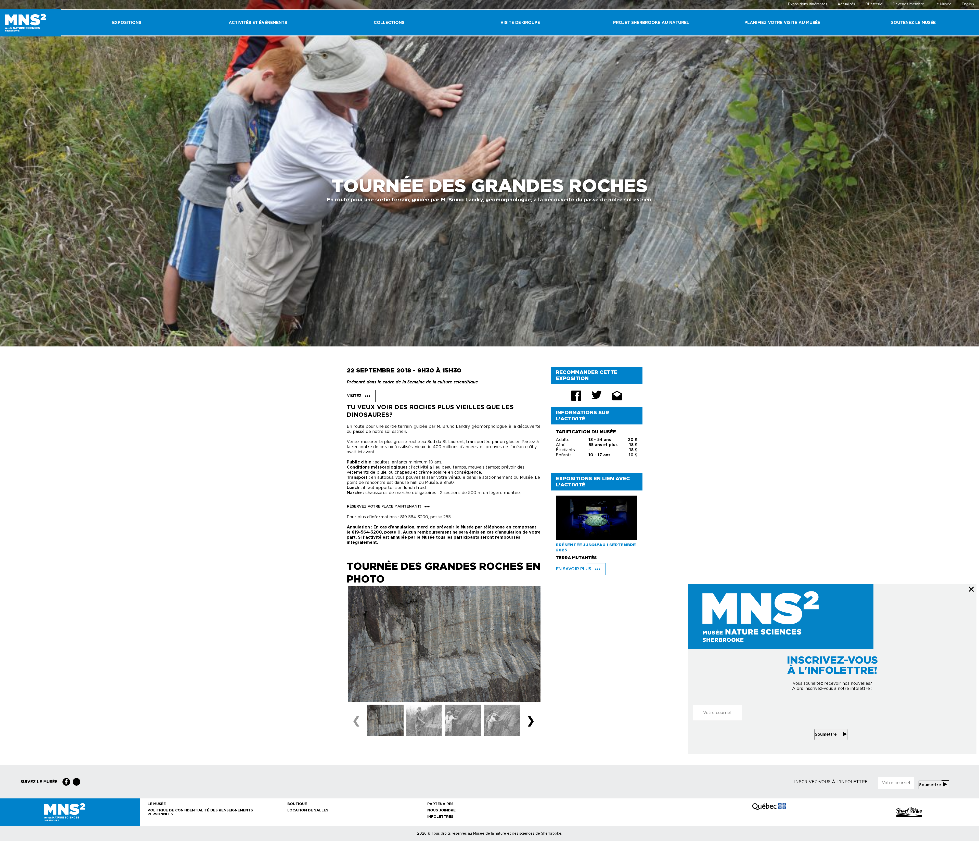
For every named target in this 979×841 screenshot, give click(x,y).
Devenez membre (908, 4)
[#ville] (909, 812)
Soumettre (826, 734)
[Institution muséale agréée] (629, 812)
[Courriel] (617, 395)
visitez (355, 396)
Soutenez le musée (913, 23)
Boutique (297, 804)
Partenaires (440, 804)
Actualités (846, 4)
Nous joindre (441, 810)
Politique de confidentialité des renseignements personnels (200, 812)
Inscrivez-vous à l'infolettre (831, 782)
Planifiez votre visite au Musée (782, 23)
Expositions (126, 23)
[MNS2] (69, 812)
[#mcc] (769, 811)
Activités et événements (258, 23)
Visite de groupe (520, 23)
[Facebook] (66, 782)
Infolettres (440, 817)
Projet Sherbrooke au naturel (651, 23)
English (968, 4)
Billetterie (873, 4)
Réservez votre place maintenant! (384, 507)
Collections (389, 23)
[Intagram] (76, 782)
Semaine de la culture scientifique (442, 382)
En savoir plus (574, 569)
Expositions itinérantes (807, 4)
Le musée (157, 804)
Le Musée (942, 4)
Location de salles (307, 810)
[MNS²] (30, 22)
